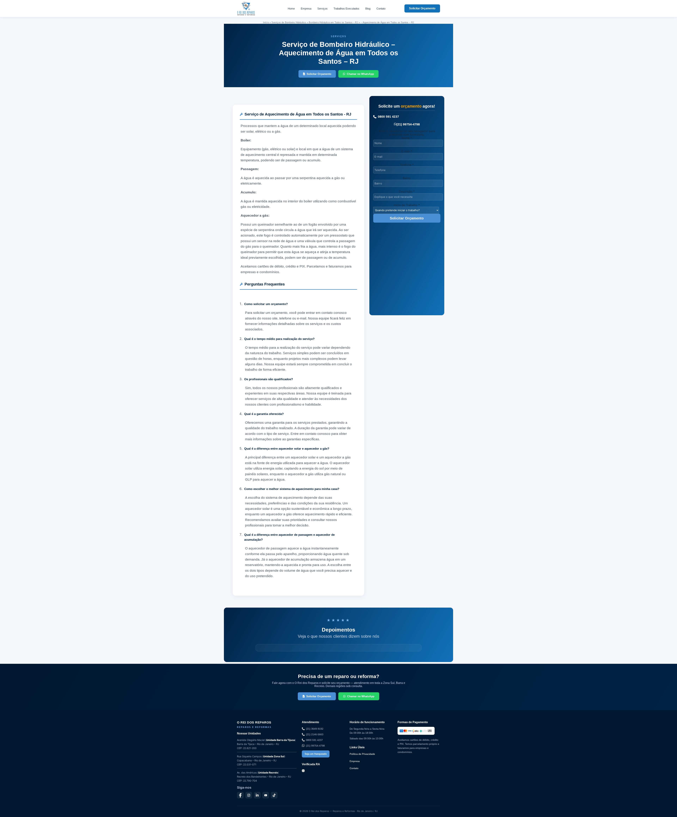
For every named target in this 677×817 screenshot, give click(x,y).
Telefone (407, 164)
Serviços (322, 8)
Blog (367, 8)
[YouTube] (265, 795)
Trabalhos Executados (346, 8)
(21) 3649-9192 (314, 728)
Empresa (306, 8)
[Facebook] (240, 795)
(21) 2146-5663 (314, 734)
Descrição (407, 191)
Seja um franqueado (316, 754)
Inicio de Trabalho (407, 205)
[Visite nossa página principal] (253, 8)
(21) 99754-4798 (408, 124)
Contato (380, 8)
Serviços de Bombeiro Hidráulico (289, 22)
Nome (407, 138)
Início (266, 22)
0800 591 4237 (388, 116)
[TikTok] (274, 795)
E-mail (406, 151)
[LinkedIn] (257, 795)
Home (291, 8)
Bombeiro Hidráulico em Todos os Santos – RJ (333, 22)
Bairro (407, 178)
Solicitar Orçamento (422, 8)
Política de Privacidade (362, 754)
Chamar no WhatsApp (360, 73)
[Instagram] (248, 795)
